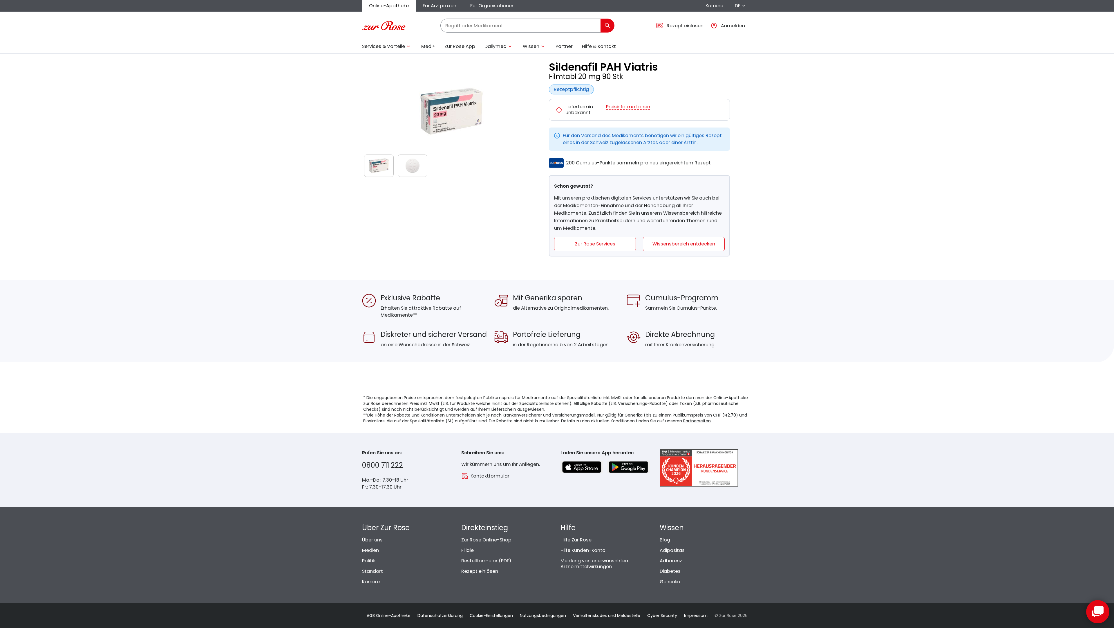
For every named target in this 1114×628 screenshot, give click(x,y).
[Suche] (607, 26)
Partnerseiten (697, 421)
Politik (368, 560)
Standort (372, 571)
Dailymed (495, 46)
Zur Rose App (459, 46)
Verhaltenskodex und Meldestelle (606, 615)
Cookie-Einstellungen (491, 615)
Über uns (372, 540)
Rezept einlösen (479, 571)
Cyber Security (662, 615)
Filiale (467, 550)
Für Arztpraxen (439, 5)
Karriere (714, 5)
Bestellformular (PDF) (486, 560)
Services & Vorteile (383, 46)
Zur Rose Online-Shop (486, 540)
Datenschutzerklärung (440, 615)
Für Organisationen (492, 5)
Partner (564, 46)
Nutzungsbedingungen (543, 615)
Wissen (531, 46)
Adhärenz (671, 560)
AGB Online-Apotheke (388, 615)
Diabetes (670, 571)
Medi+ (428, 46)
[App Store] (581, 467)
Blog (665, 540)
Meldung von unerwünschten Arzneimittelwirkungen (594, 563)
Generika (670, 581)
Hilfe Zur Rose (576, 540)
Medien (370, 550)
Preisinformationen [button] (628, 107)
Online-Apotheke (389, 5)
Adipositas (672, 550)
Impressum (696, 615)
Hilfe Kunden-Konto (582, 550)
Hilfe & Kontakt (599, 46)
